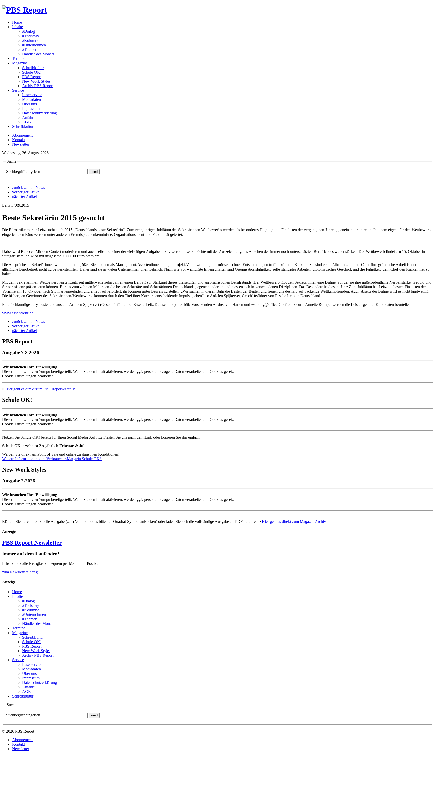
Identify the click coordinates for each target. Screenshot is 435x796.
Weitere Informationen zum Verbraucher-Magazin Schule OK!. (52, 459)
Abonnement (22, 135)
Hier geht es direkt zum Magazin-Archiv (294, 521)
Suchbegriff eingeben (23, 171)
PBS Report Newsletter (32, 542)
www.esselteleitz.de (17, 313)
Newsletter (20, 144)
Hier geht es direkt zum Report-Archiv (40, 389)
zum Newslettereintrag (20, 572)
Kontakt (18, 140)
